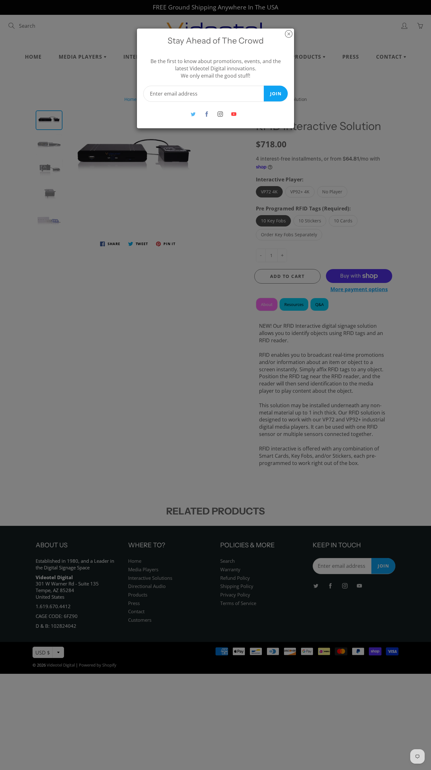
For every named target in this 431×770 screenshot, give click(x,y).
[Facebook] (206, 114)
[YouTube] (233, 114)
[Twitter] (192, 114)
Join (275, 93)
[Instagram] (220, 114)
